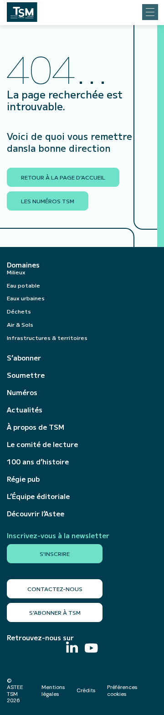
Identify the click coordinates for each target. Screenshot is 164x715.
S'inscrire (55, 553)
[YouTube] (91, 649)
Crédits (86, 690)
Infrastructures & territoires (47, 337)
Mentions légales (53, 690)
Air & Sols (20, 324)
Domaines (23, 265)
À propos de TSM (35, 427)
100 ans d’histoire (38, 462)
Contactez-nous (54, 588)
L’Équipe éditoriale (38, 496)
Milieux (16, 272)
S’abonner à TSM (55, 612)
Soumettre (26, 375)
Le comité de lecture (42, 444)
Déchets (19, 311)
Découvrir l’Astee (35, 513)
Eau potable (23, 285)
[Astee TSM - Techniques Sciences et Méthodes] (22, 9)
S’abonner (24, 358)
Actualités (24, 410)
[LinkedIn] (72, 648)
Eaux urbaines (26, 298)
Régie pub (23, 479)
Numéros (22, 392)
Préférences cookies (122, 690)
